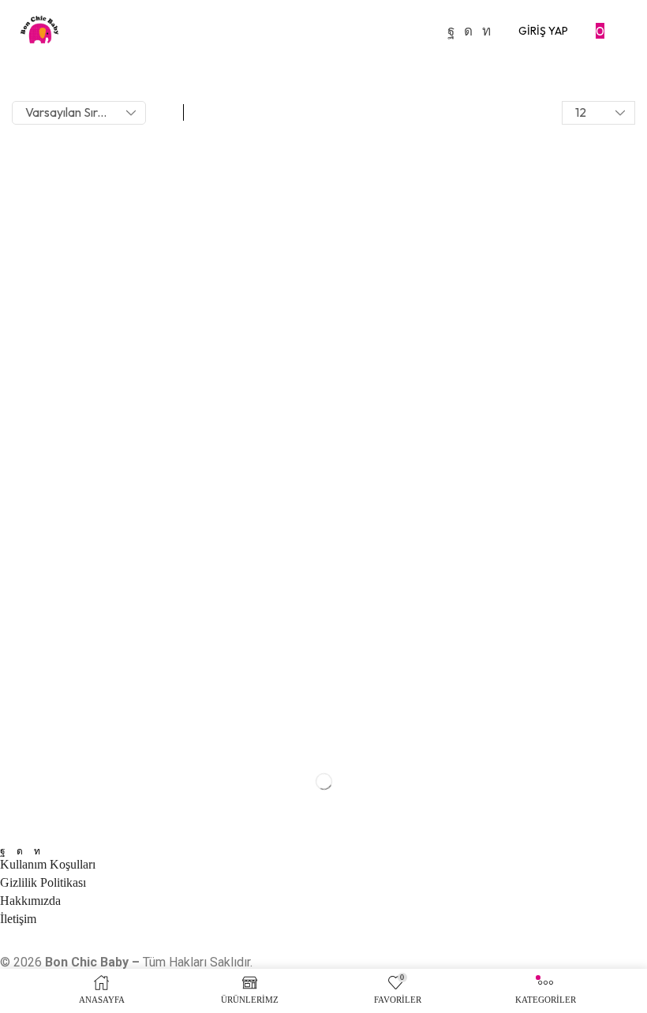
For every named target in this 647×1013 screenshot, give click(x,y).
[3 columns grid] (166, 112)
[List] (200, 112)
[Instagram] (468, 31)
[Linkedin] (486, 31)
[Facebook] (450, 31)
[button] (543, 30)
